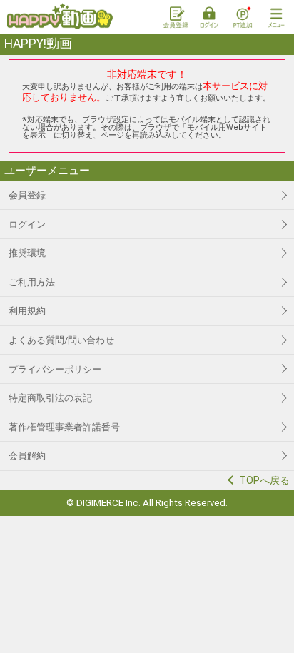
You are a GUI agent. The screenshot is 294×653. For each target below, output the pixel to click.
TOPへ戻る (264, 480)
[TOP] (60, 16)
